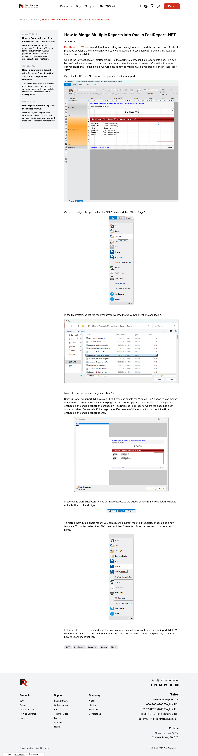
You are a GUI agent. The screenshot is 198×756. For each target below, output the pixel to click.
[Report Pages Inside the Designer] (121, 511)
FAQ (56, 709)
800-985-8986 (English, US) (162, 704)
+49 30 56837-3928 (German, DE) (158, 714)
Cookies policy (43, 748)
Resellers (93, 709)
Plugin (114, 647)
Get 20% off (108, 6)
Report (104, 647)
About (92, 701)
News (57, 726)
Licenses (24, 718)
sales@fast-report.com (165, 699)
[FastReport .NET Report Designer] (121, 141)
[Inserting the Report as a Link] (121, 454)
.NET (68, 647)
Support (90, 6)
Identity (92, 705)
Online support (61, 705)
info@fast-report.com (165, 680)
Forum (57, 718)
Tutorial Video (61, 713)
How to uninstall (28, 713)
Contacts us (95, 713)
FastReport (79, 647)
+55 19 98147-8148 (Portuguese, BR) (157, 718)
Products (66, 6)
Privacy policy (26, 748)
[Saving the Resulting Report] (121, 577)
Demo (172, 6)
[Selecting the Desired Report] (121, 351)
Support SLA (61, 701)
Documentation (27, 709)
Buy (78, 6)
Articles (34, 19)
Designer (92, 647)
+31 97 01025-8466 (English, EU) (159, 709)
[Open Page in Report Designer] (121, 260)
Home (23, 19)
